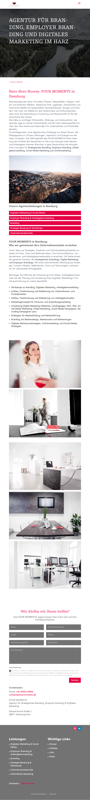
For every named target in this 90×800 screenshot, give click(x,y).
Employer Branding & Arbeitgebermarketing (32, 218)
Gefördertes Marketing (22, 773)
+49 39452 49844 (24, 691)
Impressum (53, 794)
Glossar (53, 744)
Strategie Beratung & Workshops (26, 228)
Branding (14, 223)
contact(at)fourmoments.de (23, 694)
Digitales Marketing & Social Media (27, 212)
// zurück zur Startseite (15, 82)
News (52, 756)
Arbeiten (53, 748)
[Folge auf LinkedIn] (79, 728)
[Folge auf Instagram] (75, 728)
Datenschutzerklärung (38, 794)
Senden (75, 680)
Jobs (51, 752)
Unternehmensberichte (21, 233)
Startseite (13, 783)
